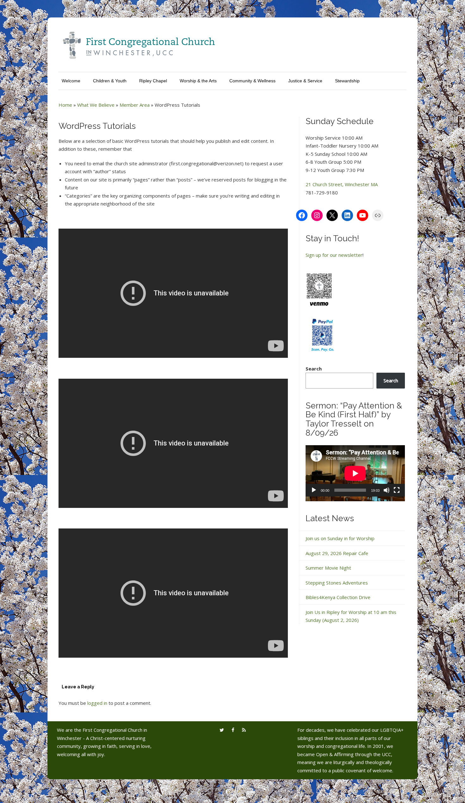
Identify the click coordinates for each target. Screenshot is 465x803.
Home (65, 105)
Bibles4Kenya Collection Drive (338, 597)
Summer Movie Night (328, 568)
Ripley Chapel (153, 80)
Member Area (135, 105)
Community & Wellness (252, 80)
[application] (355, 473)
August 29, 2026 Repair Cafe (337, 553)
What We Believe (96, 105)
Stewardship (347, 80)
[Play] (314, 490)
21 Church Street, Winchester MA (342, 184)
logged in (97, 703)
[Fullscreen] (397, 490)
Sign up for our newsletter (334, 255)
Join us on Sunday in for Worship (340, 538)
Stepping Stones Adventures (337, 582)
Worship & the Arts (198, 80)
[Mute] (386, 490)
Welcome (71, 80)
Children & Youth (110, 80)
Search (314, 368)
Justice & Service (305, 80)
